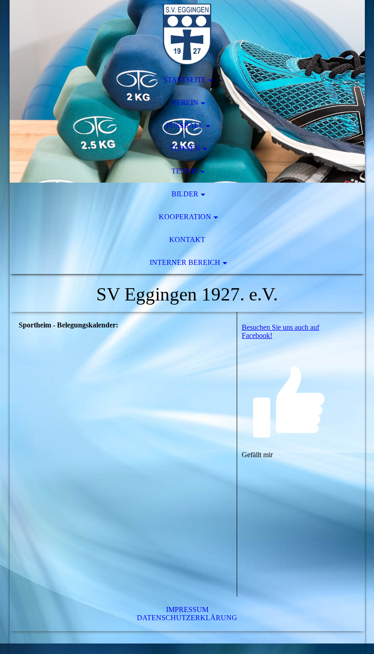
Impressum (187, 609)
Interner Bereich (185, 262)
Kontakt (187, 239)
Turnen (185, 148)
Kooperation (185, 217)
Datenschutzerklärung (187, 618)
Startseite (184, 80)
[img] (187, 34)
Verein (184, 102)
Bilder (184, 194)
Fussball (184, 125)
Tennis (184, 171)
